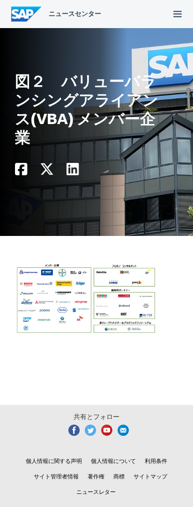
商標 (119, 476)
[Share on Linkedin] (73, 172)
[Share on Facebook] (21, 172)
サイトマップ (150, 476)
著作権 (96, 476)
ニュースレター (96, 492)
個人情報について (113, 461)
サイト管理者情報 (56, 476)
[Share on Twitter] (47, 172)
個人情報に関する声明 (54, 461)
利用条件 (156, 461)
